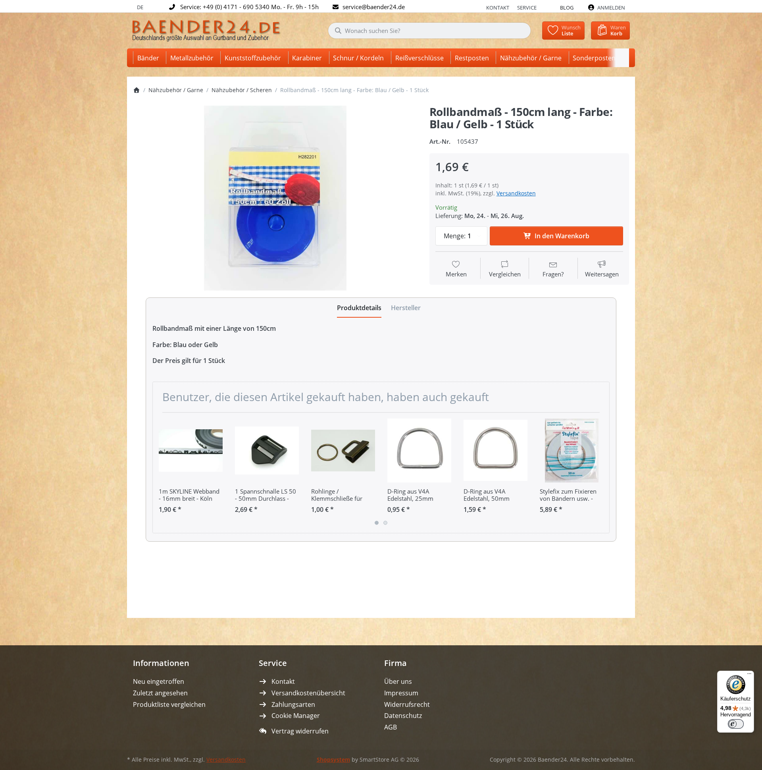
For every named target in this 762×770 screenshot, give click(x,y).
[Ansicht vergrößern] (275, 198)
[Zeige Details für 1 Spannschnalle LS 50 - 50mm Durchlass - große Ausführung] (267, 450)
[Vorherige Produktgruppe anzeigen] (161, 473)
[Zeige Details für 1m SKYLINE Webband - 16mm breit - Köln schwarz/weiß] (191, 450)
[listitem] (275, 198)
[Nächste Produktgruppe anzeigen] (600, 473)
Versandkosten (516, 193)
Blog (566, 7)
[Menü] (749, 675)
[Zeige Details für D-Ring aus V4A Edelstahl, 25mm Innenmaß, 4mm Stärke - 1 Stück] (419, 450)
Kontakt (497, 7)
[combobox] (429, 30)
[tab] (359, 308)
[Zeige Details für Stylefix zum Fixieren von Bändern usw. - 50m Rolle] (572, 450)
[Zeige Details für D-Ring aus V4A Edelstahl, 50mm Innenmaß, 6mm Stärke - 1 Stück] (495, 450)
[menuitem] (149, 57)
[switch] (736, 724)
